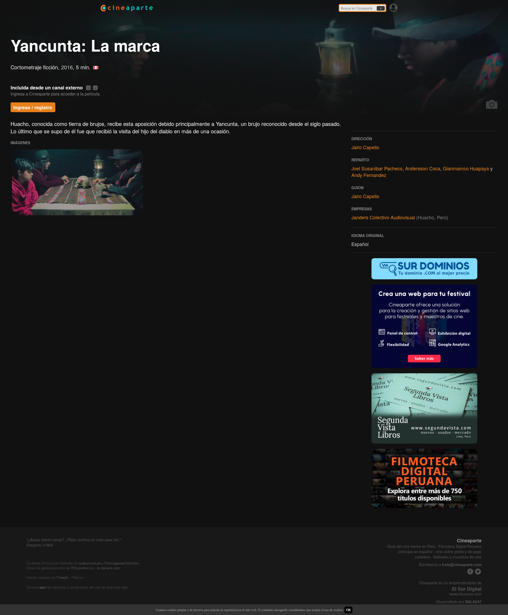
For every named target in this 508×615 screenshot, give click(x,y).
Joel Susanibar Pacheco (376, 168)
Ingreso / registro (32, 107)
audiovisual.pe (90, 563)
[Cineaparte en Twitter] (478, 571)
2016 (67, 67)
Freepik (62, 577)
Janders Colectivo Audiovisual (383, 217)
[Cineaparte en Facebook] (470, 571)
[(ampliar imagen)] (77, 182)
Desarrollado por (459, 601)
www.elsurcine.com (466, 593)
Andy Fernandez (368, 174)
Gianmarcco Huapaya (466, 168)
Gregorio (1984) (39, 545)
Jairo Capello (365, 147)
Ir (381, 8)
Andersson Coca (422, 168)
